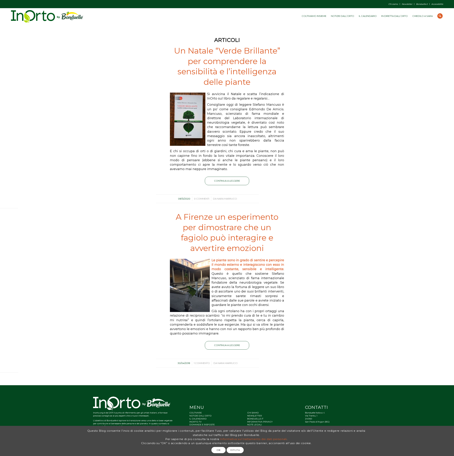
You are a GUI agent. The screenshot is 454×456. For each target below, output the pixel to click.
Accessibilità (437, 4)
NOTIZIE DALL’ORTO (200, 415)
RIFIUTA (235, 450)
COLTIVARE (195, 412)
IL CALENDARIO (198, 418)
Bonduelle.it (422, 4)
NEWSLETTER (254, 415)
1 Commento (202, 363)
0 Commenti (201, 198)
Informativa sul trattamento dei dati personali (253, 439)
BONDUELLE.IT (255, 418)
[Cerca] (440, 16)
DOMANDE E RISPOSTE (202, 424)
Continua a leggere (227, 180)
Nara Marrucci (227, 198)
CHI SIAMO (253, 412)
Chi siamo (393, 4)
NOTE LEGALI (254, 424)
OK (218, 450)
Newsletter (407, 4)
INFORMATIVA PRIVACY (260, 421)
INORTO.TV (195, 421)
